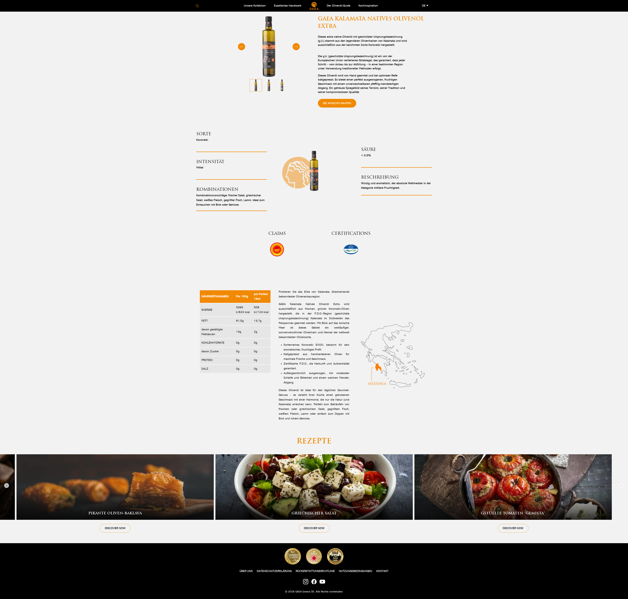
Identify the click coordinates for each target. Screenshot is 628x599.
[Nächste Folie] (296, 46)
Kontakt (382, 571)
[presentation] (6, 485)
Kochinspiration (368, 5)
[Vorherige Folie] (241, 46)
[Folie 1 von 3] (256, 85)
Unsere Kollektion (255, 5)
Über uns (246, 571)
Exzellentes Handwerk (287, 5)
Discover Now (115, 528)
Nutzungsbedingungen (355, 571)
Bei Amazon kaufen (337, 103)
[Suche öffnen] (197, 5)
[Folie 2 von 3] (269, 85)
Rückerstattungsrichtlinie (315, 571)
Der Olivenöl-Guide (338, 5)
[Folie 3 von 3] (282, 85)
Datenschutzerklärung (274, 571)
